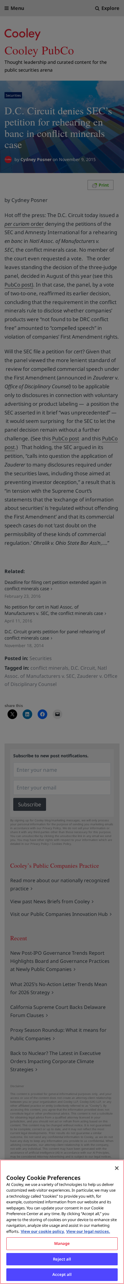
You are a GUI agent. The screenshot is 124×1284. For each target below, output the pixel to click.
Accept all (62, 1274)
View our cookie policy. (43, 1231)
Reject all (62, 1259)
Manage (62, 1243)
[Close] (116, 1168)
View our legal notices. (88, 1231)
